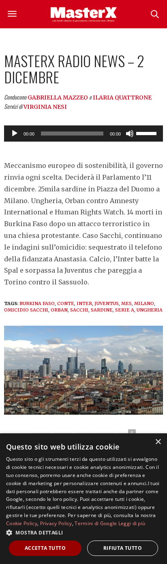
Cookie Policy (21, 523)
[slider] (147, 132)
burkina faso (37, 303)
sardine (102, 310)
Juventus (106, 303)
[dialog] (83, 498)
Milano (144, 303)
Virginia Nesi (45, 106)
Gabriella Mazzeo (58, 97)
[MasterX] (83, 14)
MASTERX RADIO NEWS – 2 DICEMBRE (74, 68)
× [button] (158, 442)
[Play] (15, 133)
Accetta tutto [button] (45, 548)
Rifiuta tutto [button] (122, 548)
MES (126, 303)
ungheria (150, 310)
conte (65, 303)
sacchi (79, 310)
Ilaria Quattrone (122, 97)
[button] (83, 532)
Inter (84, 303)
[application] (83, 133)
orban (59, 310)
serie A (124, 310)
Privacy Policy (56, 523)
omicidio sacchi (26, 310)
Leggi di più (132, 523)
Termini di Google (96, 523)
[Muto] (130, 133)
